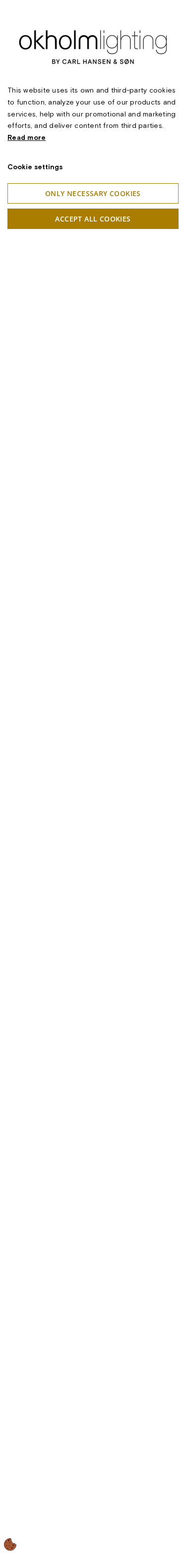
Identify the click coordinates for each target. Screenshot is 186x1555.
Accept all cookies (92, 218)
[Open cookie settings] (10, 1544)
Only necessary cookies (93, 193)
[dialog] (93, 777)
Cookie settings (34, 167)
